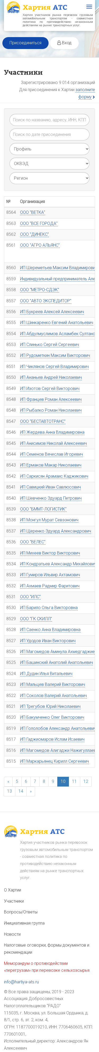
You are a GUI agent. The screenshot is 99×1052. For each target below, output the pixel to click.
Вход (66, 42)
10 (63, 781)
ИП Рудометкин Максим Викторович (55, 355)
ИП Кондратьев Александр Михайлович (58, 563)
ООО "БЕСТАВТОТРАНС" (42, 421)
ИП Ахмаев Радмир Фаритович (49, 585)
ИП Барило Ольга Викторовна (49, 607)
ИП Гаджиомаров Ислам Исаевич (52, 739)
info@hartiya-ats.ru (21, 981)
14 (20, 791)
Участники (14, 901)
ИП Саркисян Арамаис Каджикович (54, 476)
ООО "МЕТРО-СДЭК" (39, 289)
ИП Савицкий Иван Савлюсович (50, 487)
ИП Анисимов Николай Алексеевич (53, 443)
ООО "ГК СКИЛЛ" (36, 618)
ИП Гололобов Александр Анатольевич (58, 728)
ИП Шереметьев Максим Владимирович (58, 267)
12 (85, 781)
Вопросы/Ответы (20, 912)
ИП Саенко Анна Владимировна (50, 629)
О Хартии (12, 890)
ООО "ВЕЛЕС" (32, 541)
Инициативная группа (24, 923)
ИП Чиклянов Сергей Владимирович (54, 366)
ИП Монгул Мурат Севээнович (49, 519)
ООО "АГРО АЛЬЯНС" (40, 245)
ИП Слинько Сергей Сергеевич (49, 344)
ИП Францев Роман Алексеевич (51, 399)
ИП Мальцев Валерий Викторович (52, 684)
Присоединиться (25, 42)
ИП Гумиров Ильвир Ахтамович (50, 574)
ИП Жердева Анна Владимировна (52, 432)
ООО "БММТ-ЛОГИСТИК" (43, 509)
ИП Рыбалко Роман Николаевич (51, 410)
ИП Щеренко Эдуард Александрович (55, 531)
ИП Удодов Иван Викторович (48, 640)
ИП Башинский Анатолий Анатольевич (56, 662)
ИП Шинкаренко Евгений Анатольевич (56, 322)
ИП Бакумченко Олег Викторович (52, 717)
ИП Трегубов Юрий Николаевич (50, 706)
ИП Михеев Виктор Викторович (50, 553)
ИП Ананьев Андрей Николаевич (51, 377)
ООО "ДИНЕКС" (34, 234)
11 (74, 781)
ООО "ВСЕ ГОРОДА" (39, 223)
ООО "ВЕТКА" (32, 212)
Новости (12, 934)
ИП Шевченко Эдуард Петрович (51, 498)
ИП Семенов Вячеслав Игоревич (51, 454)
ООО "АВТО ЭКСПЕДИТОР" (45, 300)
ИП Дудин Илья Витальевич (46, 673)
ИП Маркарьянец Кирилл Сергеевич (54, 761)
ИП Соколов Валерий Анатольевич (53, 695)
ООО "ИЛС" (30, 596)
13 (9, 791)
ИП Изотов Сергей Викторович (49, 388)
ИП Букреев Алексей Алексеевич (52, 311)
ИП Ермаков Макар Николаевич (50, 465)
